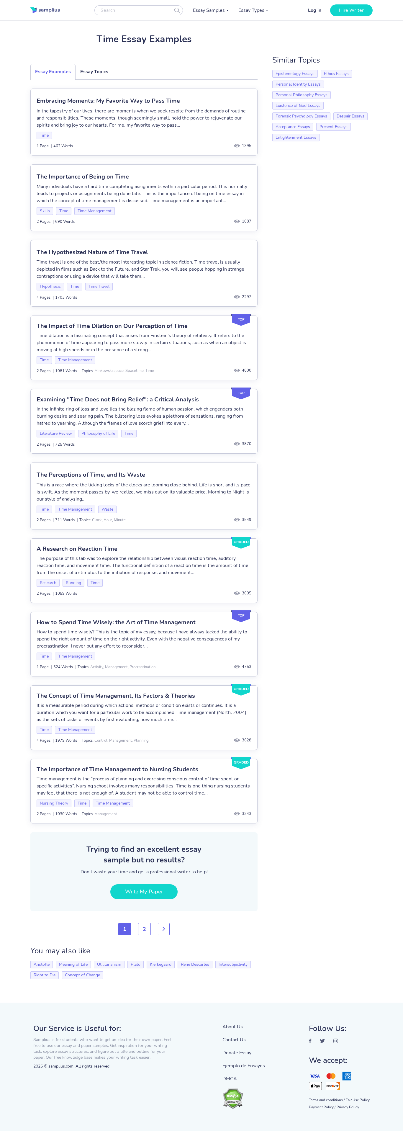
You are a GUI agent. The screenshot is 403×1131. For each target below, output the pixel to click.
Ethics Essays (336, 73)
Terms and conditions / (327, 1100)
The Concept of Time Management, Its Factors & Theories (116, 696)
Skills (45, 211)
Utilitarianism (109, 964)
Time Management (95, 211)
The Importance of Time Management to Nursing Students (117, 769)
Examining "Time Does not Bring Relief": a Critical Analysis (118, 399)
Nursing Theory (54, 803)
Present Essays (334, 127)
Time (44, 135)
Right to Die (44, 975)
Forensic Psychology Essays (301, 116)
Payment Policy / (322, 1107)
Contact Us (234, 1040)
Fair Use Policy (358, 1100)
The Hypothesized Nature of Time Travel (92, 252)
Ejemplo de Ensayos (243, 1066)
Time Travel (99, 286)
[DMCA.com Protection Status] (243, 1095)
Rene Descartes (195, 964)
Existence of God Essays (298, 105)
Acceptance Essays (293, 127)
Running (73, 583)
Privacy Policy (348, 1107)
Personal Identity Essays (298, 84)
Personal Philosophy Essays (301, 95)
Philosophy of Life (98, 433)
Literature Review (56, 433)
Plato (135, 964)
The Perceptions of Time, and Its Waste (91, 475)
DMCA (229, 1079)
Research (48, 583)
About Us (232, 1027)
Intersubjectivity (233, 964)
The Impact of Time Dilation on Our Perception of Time (112, 326)
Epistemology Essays (295, 73)
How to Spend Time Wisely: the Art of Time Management (116, 622)
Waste (107, 509)
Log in (314, 10)
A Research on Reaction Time (77, 549)
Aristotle (42, 964)
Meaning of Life (73, 964)
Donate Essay (236, 1053)
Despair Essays (350, 116)
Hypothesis (50, 286)
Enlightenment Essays (296, 137)
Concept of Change (82, 975)
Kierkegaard (160, 964)
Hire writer (351, 10)
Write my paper (144, 891)
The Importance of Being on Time (83, 177)
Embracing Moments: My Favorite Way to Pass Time (108, 101)
